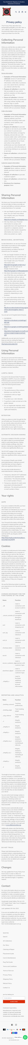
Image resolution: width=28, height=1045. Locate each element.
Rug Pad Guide (8, 962)
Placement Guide (8, 953)
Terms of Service (8, 970)
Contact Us (6, 987)
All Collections (7, 941)
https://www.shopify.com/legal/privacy (16, 219)
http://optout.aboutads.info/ (9, 344)
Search (5, 936)
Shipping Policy (8, 979)
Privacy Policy (7, 975)
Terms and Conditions (10, 966)
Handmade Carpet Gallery (13, 1038)
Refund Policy (7, 983)
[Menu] (25, 11)
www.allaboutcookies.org (13, 825)
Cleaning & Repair (8, 949)
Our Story (6, 945)
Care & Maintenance (9, 958)
